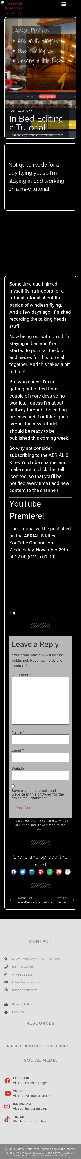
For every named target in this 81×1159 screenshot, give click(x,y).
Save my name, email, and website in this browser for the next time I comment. (38, 794)
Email (18, 750)
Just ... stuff (20, 111)
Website (18, 768)
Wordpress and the (35, 1155)
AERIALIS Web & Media (59, 1153)
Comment (21, 675)
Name (18, 732)
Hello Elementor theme (56, 1155)
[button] (64, 3)
